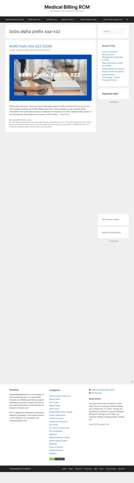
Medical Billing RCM (67, 7)
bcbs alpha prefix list (37, 122)
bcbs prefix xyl (68, 124)
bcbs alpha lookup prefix (20, 122)
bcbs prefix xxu (56, 124)
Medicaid (53, 434)
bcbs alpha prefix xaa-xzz (55, 122)
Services (98, 393)
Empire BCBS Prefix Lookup (21, 120)
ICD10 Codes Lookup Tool (112, 19)
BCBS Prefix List (34, 19)
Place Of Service (56, 447)
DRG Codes (54, 409)
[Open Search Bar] (127, 19)
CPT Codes (54, 402)
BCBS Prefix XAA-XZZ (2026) (30, 46)
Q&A (95, 469)
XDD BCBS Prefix (80, 124)
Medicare (53, 444)
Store (101, 469)
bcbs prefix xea (44, 124)
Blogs (71, 469)
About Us (78, 469)
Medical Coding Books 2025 (103, 390)
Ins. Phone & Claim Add (59, 428)
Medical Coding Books (111, 232)
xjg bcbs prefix (23, 127)
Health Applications (57, 415)
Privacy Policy (111, 469)
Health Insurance (67, 19)
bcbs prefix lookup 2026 (73, 122)
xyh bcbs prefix (46, 127)
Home (64, 469)
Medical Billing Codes (89, 19)
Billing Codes (54, 399)
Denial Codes (54, 406)
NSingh (96, 406)
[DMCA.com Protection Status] (57, 460)
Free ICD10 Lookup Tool (99, 424)
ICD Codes (53, 425)
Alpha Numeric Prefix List (59, 396)
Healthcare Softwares (58, 422)
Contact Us (88, 469)
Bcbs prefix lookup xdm (30, 124)
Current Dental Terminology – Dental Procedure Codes (111, 77)
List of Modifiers (56, 431)
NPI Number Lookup (110, 219)
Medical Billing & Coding (15, 19)
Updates (52, 453)
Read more (65, 114)
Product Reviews (56, 450)
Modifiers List (52, 19)
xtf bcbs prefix (35, 127)
